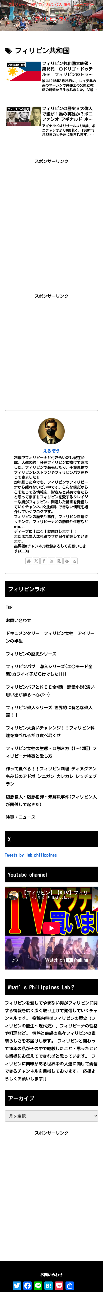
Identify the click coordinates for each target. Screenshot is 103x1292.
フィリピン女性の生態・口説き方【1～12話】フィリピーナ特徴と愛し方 (51, 752)
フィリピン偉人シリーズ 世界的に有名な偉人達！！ (49, 711)
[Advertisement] (51, 216)
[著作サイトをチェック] (28, 561)
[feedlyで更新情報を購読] (66, 561)
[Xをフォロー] (36, 561)
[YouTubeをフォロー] (51, 561)
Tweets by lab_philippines (31, 855)
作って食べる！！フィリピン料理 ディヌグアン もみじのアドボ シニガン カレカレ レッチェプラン (51, 776)
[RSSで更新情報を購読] (74, 561)
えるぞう (51, 451)
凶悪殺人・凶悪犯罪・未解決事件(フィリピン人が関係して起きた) (51, 801)
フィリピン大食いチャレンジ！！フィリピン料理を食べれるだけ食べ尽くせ (50, 732)
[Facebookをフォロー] (43, 561)
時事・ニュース (20, 817)
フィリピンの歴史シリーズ (33, 654)
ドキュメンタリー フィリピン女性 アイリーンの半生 (50, 637)
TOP (9, 607)
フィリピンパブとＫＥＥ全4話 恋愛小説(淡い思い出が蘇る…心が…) (50, 691)
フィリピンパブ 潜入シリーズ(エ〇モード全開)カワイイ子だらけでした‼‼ (49, 670)
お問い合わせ (18, 620)
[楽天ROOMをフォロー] (59, 561)
